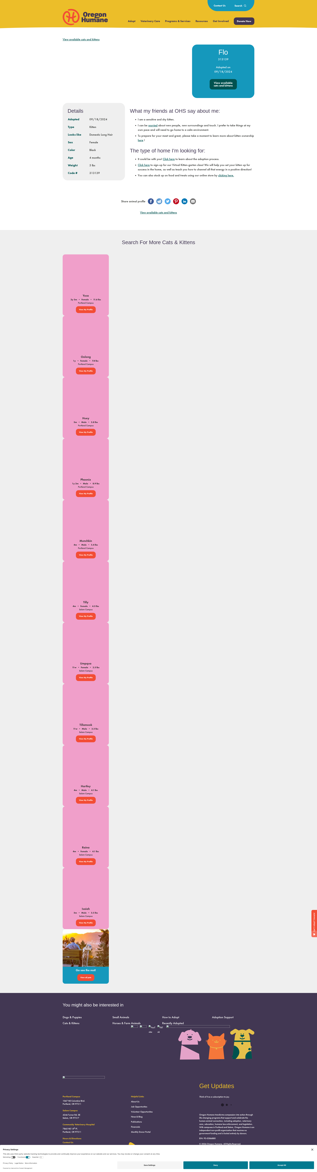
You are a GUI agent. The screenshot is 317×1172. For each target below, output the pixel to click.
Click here (169, 159)
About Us (135, 1101)
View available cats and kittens (81, 39)
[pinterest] (176, 201)
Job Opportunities (139, 1106)
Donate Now (244, 21)
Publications (136, 1121)
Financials (135, 1126)
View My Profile (86, 309)
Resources (202, 21)
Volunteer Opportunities (142, 1111)
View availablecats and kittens (223, 84)
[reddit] (159, 201)
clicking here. (226, 175)
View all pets (85, 977)
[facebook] (151, 201)
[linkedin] (184, 201)
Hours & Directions (72, 1138)
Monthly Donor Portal (141, 1132)
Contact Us (220, 5)
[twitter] (168, 201)
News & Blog (137, 1116)
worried (153, 125)
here (140, 140)
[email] (193, 201)
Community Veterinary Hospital (79, 1124)
